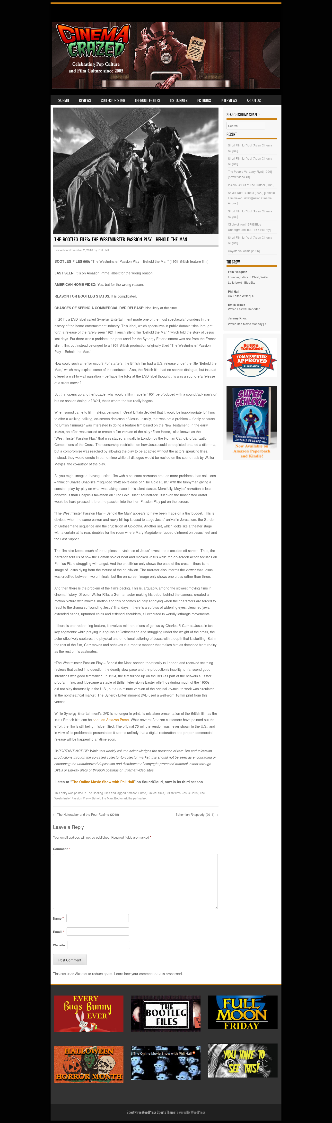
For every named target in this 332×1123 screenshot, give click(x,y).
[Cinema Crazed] (166, 87)
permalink (139, 798)
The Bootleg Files (147, 100)
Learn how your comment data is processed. (148, 973)
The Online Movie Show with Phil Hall (103, 781)
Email (58, 931)
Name (58, 918)
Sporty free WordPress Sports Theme (151, 1112)
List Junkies (179, 100)
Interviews (229, 100)
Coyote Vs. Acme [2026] (244, 251)
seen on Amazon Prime (111, 719)
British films (173, 793)
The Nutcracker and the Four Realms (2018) (86, 814)
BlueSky (249, 282)
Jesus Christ (190, 793)
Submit (63, 100)
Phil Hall (103, 250)
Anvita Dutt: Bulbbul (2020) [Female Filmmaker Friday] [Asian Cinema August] (251, 197)
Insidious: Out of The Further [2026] (251, 185)
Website (59, 945)
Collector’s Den (113, 100)
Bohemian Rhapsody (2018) (196, 814)
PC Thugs (204, 100)
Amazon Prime (136, 793)
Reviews (85, 100)
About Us (254, 100)
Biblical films (156, 793)
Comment (61, 848)
